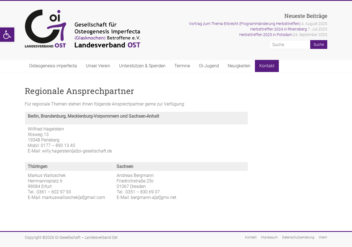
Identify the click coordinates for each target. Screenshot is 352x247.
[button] (7, 34)
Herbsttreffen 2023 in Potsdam (265, 34)
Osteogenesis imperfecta (53, 65)
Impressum (269, 237)
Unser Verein (98, 65)
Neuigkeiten (239, 65)
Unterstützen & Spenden (142, 65)
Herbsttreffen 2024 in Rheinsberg (278, 29)
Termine (182, 65)
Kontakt (266, 65)
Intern (323, 237)
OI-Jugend (209, 65)
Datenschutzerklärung (298, 237)
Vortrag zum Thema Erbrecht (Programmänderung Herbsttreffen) (245, 23)
